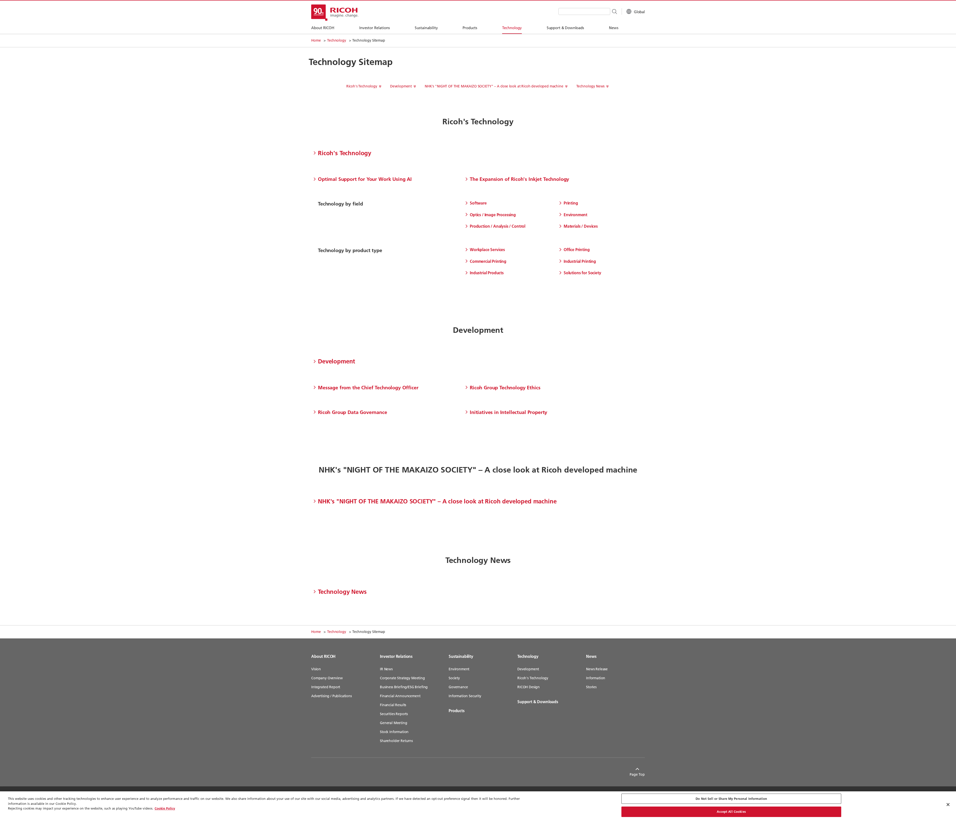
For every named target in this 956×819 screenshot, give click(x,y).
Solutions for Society (582, 272)
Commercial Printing (488, 261)
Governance (458, 687)
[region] (478, 805)
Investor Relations (396, 656)
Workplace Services (487, 249)
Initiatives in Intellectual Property (508, 412)
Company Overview (327, 678)
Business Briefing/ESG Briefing (404, 687)
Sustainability (461, 656)
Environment (575, 214)
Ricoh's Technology (361, 86)
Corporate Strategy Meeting (402, 678)
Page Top (637, 774)
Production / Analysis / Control (497, 226)
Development (401, 86)
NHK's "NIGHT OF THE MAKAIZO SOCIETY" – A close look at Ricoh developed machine (494, 86)
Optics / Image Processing (493, 214)
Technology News (590, 86)
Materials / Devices (581, 226)
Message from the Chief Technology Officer (368, 387)
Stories (591, 687)
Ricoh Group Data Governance (352, 412)
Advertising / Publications (331, 696)
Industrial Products (487, 272)
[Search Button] (614, 11)
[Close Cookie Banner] (948, 804)
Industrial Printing (580, 261)
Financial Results (393, 705)
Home (316, 40)
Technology (336, 40)
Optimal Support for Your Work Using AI (365, 179)
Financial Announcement (400, 696)
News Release (597, 669)
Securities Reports (394, 714)
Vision (316, 669)
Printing (571, 202)
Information (595, 678)
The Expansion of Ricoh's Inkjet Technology (519, 179)
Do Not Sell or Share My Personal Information (731, 799)
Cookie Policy (165, 808)
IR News (386, 669)
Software (478, 202)
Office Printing (577, 249)
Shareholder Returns (396, 741)
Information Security (465, 696)
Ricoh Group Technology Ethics (505, 387)
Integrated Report (325, 687)
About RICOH (323, 656)
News (591, 656)
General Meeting (393, 723)
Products (457, 710)
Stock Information (394, 732)
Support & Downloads (537, 701)
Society (454, 678)
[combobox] (584, 11)
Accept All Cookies (731, 811)
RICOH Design (528, 687)
